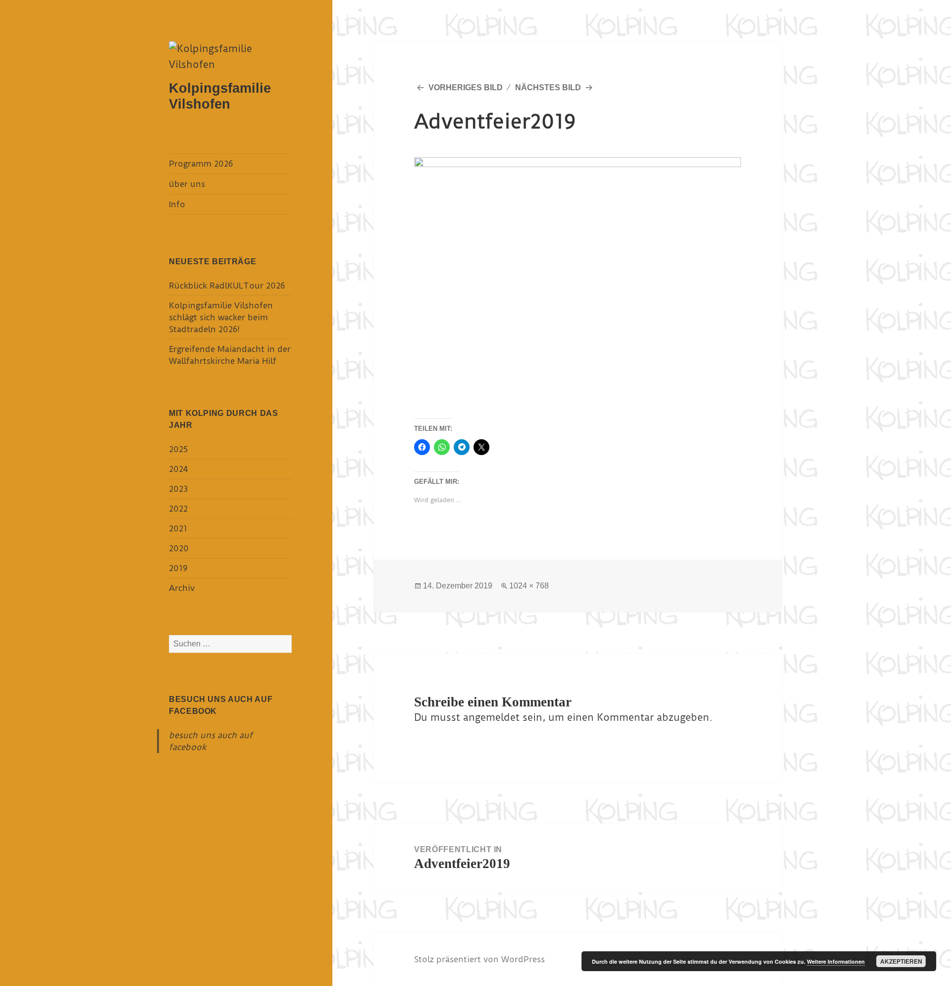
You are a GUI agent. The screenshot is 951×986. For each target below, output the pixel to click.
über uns (187, 184)
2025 (178, 449)
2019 (178, 568)
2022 (178, 509)
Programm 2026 (201, 164)
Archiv (182, 588)
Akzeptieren (901, 961)
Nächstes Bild (548, 87)
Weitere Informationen (836, 961)
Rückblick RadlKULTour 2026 (227, 285)
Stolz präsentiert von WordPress (479, 959)
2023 (178, 489)
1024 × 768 (529, 585)
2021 (178, 528)
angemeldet (491, 717)
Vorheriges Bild (465, 87)
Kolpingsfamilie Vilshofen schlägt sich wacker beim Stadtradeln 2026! (221, 317)
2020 (179, 548)
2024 (178, 469)
